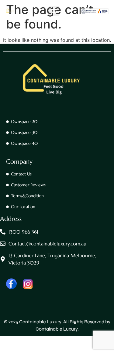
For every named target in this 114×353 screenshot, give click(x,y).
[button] (54, 11)
